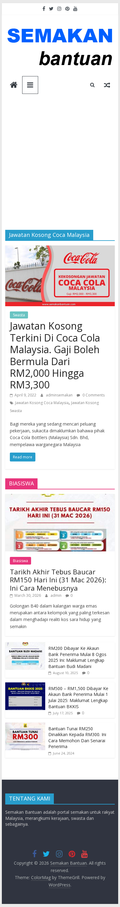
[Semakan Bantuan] (13, 85)
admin (56, 595)
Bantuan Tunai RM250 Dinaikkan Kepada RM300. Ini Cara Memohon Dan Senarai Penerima (77, 738)
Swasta (19, 315)
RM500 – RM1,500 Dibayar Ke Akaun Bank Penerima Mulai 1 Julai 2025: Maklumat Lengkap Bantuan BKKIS (78, 697)
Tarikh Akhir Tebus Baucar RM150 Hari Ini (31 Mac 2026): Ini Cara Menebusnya (58, 579)
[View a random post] (107, 84)
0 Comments (93, 395)
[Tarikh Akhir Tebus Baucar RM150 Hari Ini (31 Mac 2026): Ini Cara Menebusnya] (60, 497)
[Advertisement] (60, 167)
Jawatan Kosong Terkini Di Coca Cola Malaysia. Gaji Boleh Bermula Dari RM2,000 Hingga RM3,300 (55, 355)
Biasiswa (20, 560)
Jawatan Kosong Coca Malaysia (42, 402)
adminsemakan (60, 395)
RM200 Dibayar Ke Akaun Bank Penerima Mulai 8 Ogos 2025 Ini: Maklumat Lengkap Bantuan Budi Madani (77, 657)
